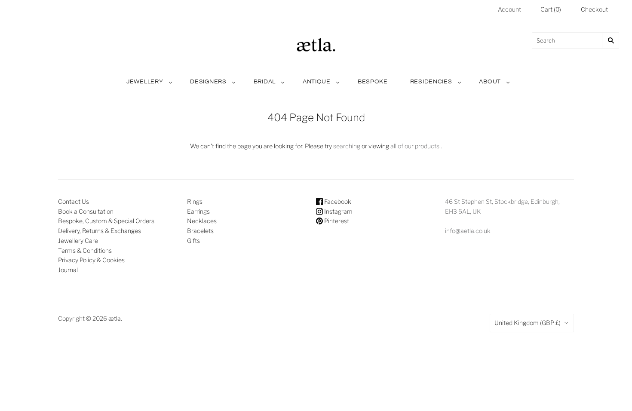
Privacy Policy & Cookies (91, 260)
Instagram (338, 211)
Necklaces (202, 220)
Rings (194, 201)
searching (346, 146)
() (550, 9)
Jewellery (144, 82)
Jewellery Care (78, 240)
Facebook (337, 201)
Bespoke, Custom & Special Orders (106, 220)
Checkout (594, 9)
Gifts (193, 240)
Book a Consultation (86, 211)
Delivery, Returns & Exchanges (99, 230)
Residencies (431, 82)
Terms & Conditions (85, 250)
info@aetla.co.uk (468, 230)
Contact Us (73, 201)
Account (509, 9)
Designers (208, 82)
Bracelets (200, 230)
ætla (114, 318)
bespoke (373, 82)
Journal (68, 269)
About (490, 82)
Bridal (265, 82)
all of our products (414, 146)
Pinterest (336, 220)
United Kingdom (527, 322)
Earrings (198, 211)
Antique (317, 82)
